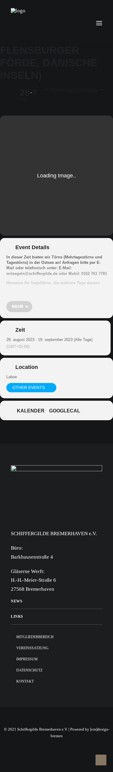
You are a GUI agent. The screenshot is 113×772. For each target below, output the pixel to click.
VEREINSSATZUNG (32, 648)
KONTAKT (25, 681)
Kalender (31, 410)
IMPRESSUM (27, 659)
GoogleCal (64, 410)
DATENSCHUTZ (29, 670)
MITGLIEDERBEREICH (35, 637)
